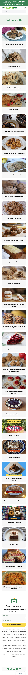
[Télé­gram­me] (17, 669)
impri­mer (14, 653)
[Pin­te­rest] (14, 669)
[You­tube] (20, 669)
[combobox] (14, 11)
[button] (25, 8)
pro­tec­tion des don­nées (8, 653)
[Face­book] (8, 669)
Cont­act (17, 653)
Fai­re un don (22, 653)
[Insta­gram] (11, 669)
